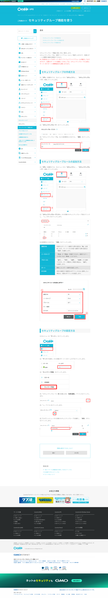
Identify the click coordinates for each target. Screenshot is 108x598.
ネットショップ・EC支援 (28, 594)
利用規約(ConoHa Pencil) (87, 543)
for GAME (63, 4)
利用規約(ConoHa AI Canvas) (75, 543)
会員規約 (15, 543)
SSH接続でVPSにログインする (51, 472)
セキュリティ (54, 15)
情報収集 (62, 594)
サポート (88, 4)
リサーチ (58, 594)
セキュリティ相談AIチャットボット (63, 560)
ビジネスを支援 (37, 594)
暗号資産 (73, 594)
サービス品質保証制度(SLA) (47, 544)
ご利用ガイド (59, 11)
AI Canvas (69, 4)
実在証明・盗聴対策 (17, 562)
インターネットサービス (18, 594)
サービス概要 (85, 544)
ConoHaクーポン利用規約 (46, 543)
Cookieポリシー (74, 544)
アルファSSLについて (49, 474)
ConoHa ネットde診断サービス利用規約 (61, 543)
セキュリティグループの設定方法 (52, 42)
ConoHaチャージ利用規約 (35, 543)
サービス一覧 (81, 4)
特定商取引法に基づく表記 (25, 544)
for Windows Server (54, 4)
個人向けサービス (79, 594)
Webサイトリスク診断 (51, 561)
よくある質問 (67, 11)
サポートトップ (21, 15)
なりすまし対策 (65, 562)
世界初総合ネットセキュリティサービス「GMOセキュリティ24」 (25, 561)
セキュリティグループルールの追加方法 (54, 40)
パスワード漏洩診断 (42, 561)
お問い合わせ (87, 11)
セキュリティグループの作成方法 (52, 38)
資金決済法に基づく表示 (36, 544)
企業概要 (80, 544)
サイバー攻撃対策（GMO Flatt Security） (53, 562)
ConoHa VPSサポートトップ (33, 15)
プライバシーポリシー (65, 544)
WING (43, 4)
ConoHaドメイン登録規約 (23, 543)
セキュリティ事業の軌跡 (74, 562)
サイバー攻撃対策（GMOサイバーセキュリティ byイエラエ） (33, 562)
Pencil (74, 4)
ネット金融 (68, 594)
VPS (47, 4)
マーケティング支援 (51, 594)
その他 (85, 594)
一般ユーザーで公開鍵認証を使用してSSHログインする (58, 469)
